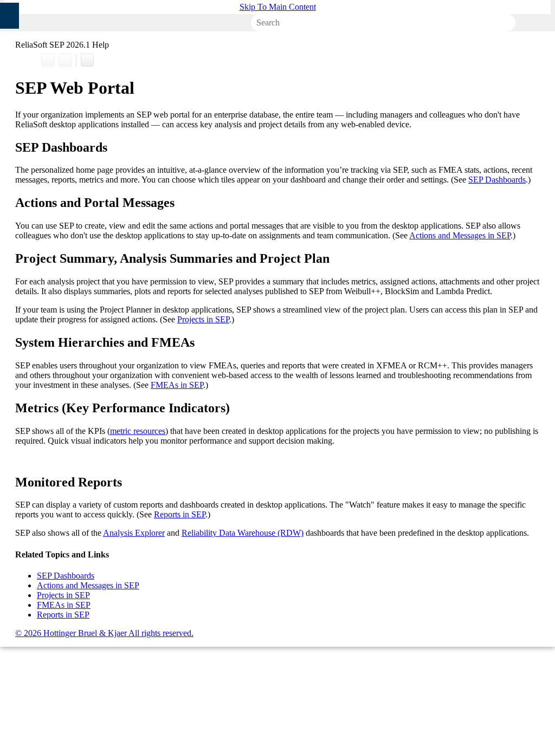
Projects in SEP (203, 319)
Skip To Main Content (278, 6)
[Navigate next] (65, 60)
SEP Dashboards (497, 179)
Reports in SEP (179, 514)
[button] (500, 22)
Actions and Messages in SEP (460, 235)
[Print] (87, 60)
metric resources (137, 431)
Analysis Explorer (134, 532)
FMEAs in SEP (177, 385)
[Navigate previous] (47, 60)
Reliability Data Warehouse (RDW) (243, 532)
